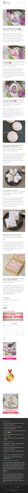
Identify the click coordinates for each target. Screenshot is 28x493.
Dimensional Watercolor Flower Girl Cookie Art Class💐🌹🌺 (14, 62)
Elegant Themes (14, 489)
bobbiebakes (7, 30)
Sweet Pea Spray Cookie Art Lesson (12, 234)
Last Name (5, 305)
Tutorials (5, 105)
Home (19, 30)
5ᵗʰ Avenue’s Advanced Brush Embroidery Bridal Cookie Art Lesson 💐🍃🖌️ (13, 145)
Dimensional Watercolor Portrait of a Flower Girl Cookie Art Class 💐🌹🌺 (12, 29)
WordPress (14, 491)
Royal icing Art (10, 66)
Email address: (6, 300)
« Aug (4, 339)
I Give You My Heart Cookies (10, 190)
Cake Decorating (21, 191)
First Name (5, 302)
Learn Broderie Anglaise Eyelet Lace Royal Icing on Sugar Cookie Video (13, 279)
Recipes (20, 149)
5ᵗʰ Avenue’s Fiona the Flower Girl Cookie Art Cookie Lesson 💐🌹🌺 (13, 100)
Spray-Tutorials (10, 237)
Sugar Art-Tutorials (7, 151)
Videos (22, 30)
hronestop (6, 447)
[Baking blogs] (10, 383)
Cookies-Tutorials (11, 149)
